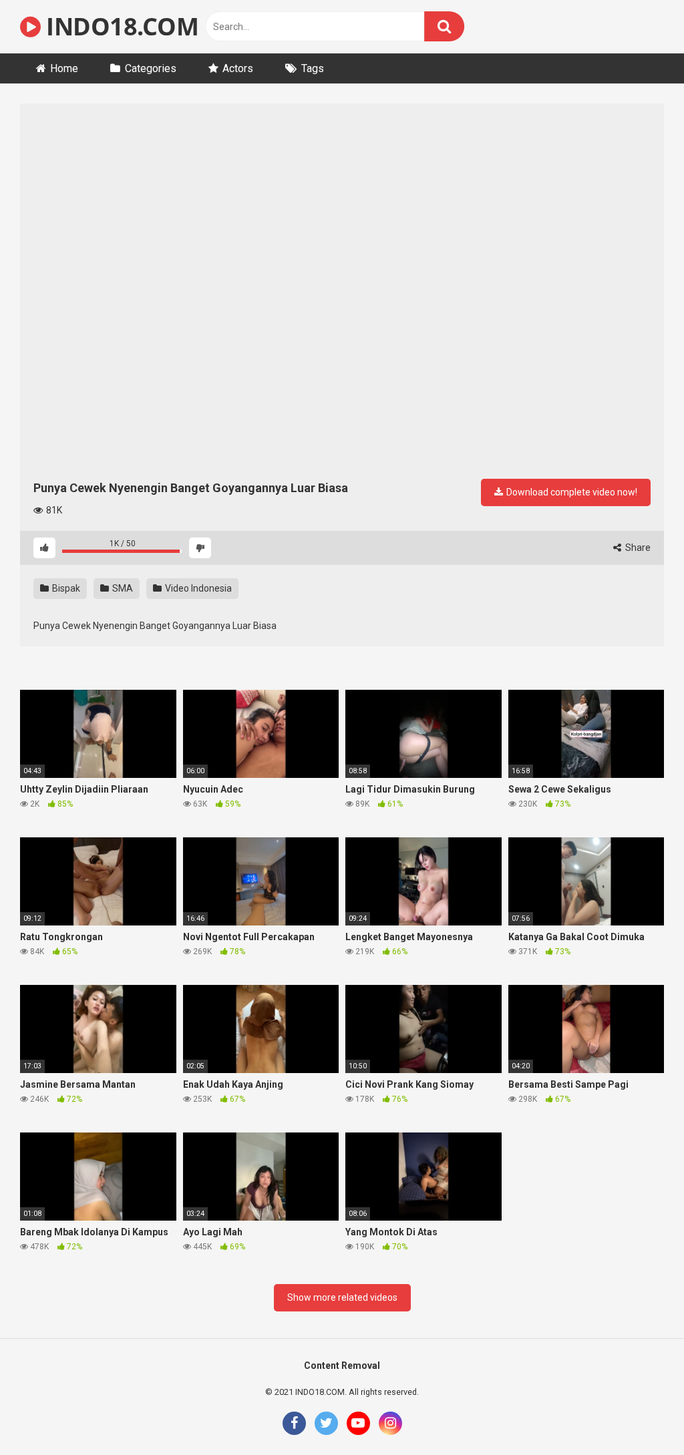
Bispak (65, 588)
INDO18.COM (119, 26)
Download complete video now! (570, 492)
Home (64, 68)
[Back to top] (639, 1414)
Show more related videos (342, 1297)
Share (637, 547)
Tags (312, 68)
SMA (121, 588)
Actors (237, 68)
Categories (150, 68)
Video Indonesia (197, 588)
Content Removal (342, 1365)
